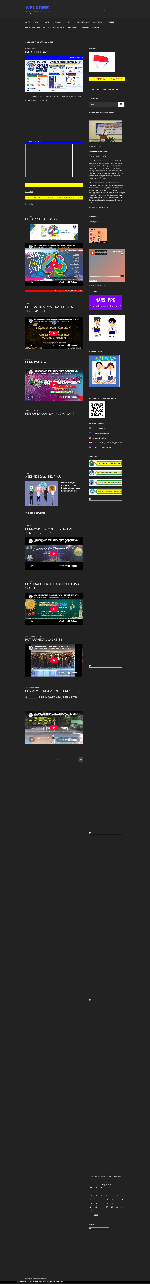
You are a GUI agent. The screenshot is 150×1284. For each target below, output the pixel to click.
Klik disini (29, 191)
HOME (27, 22)
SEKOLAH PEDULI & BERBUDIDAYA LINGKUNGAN (43, 27)
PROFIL (46, 22)
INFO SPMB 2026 (37, 52)
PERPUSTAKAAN (82, 22)
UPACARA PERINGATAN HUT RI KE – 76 (52, 691)
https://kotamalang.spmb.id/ (36, 100)
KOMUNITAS (97, 22)
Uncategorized (94, 222)
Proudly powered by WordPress (36, 1279)
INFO (36, 22)
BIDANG (58, 22)
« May (96, 1215)
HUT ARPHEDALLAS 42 (41, 219)
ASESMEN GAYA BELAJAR (43, 476)
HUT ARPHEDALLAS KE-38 (43, 639)
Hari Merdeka (101, 285)
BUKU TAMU (73, 27)
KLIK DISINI (35, 513)
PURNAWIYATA (35, 362)
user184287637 (93, 285)
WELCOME (37, 7)
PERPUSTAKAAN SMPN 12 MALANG (50, 413)
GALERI (111, 22)
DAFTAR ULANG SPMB (90, 27)
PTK (68, 22)
